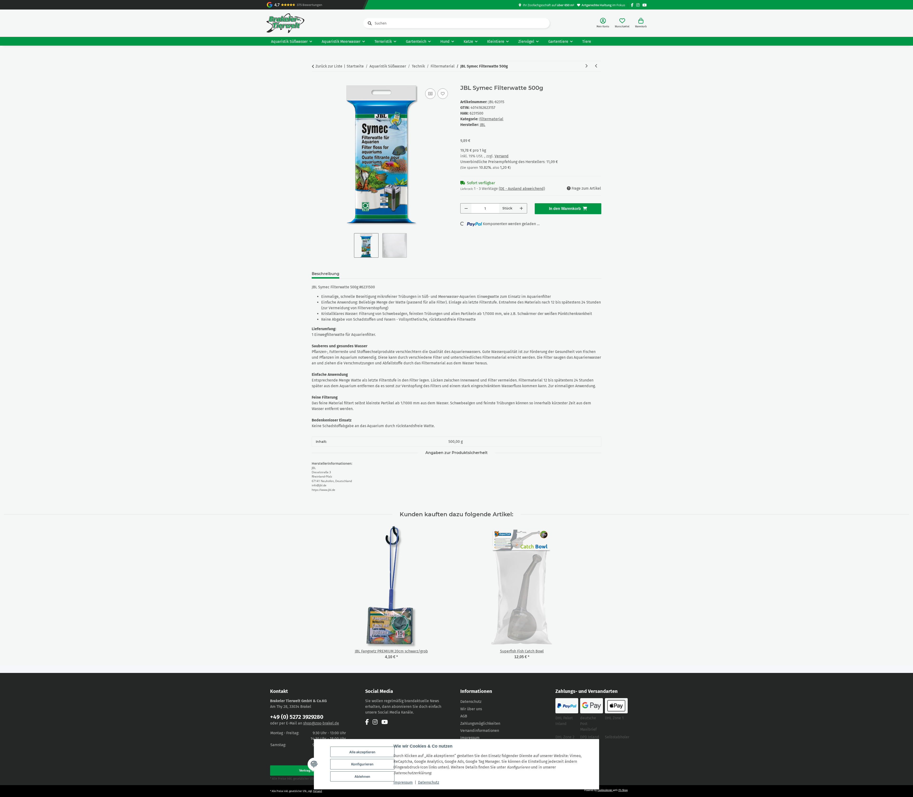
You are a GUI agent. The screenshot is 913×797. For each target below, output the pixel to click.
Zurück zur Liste (329, 66)
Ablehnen (362, 776)
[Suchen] (368, 23)
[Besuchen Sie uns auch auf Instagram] (638, 5)
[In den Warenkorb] (315, 82)
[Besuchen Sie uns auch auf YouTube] (644, 5)
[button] (603, 23)
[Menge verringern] (466, 208)
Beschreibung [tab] (325, 273)
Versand (502, 156)
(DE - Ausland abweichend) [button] (522, 188)
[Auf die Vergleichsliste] (430, 93)
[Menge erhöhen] (521, 208)
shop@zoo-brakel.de (321, 723)
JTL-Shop (623, 790)
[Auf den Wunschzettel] (442, 93)
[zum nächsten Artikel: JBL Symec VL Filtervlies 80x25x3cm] (586, 66)
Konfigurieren (362, 764)
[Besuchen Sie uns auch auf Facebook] (632, 5)
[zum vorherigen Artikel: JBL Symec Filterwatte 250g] (596, 66)
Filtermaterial (491, 119)
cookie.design (605, 790)
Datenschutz (428, 782)
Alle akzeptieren (362, 752)
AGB (463, 716)
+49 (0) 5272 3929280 (296, 717)
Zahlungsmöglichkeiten (480, 723)
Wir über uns (471, 709)
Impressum (403, 782)
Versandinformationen (479, 730)
